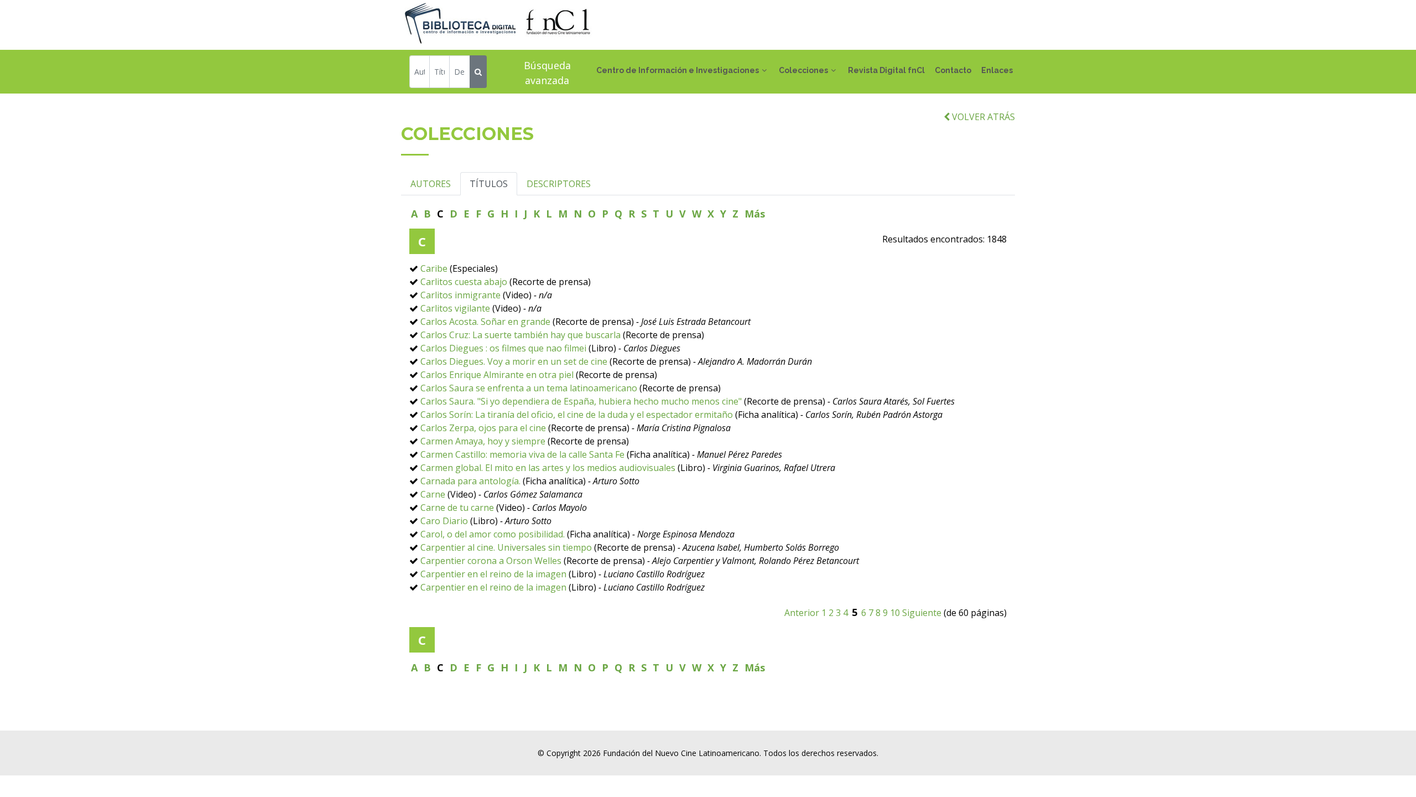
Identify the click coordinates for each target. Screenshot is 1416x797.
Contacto (953, 70)
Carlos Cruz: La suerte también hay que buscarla (520, 335)
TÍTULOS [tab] (489, 184)
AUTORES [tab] (430, 184)
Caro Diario (444, 521)
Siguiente (921, 613)
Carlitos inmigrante (460, 295)
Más (755, 213)
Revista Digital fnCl (886, 70)
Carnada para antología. (470, 481)
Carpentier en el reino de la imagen (493, 574)
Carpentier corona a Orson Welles (490, 561)
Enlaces (997, 70)
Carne (432, 494)
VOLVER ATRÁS (982, 117)
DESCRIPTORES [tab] (559, 184)
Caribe (433, 268)
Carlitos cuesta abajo (463, 282)
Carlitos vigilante (455, 308)
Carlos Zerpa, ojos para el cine (483, 428)
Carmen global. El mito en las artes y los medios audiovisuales (547, 468)
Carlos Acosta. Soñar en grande (485, 321)
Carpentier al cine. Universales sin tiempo (506, 547)
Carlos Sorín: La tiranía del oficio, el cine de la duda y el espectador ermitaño (576, 414)
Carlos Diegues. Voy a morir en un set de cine (513, 361)
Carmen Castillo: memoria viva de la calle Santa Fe (522, 454)
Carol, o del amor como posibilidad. (492, 534)
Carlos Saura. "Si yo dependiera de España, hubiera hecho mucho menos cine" (581, 401)
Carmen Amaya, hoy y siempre (482, 441)
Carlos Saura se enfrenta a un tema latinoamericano (529, 388)
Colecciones (803, 70)
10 (895, 613)
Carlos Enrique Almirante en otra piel (497, 375)
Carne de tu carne (457, 507)
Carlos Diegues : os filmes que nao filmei (503, 348)
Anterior (801, 613)
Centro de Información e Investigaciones (677, 70)
